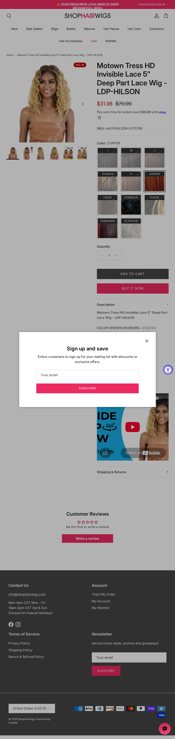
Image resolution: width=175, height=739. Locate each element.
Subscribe (87, 388)
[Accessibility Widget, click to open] (168, 369)
